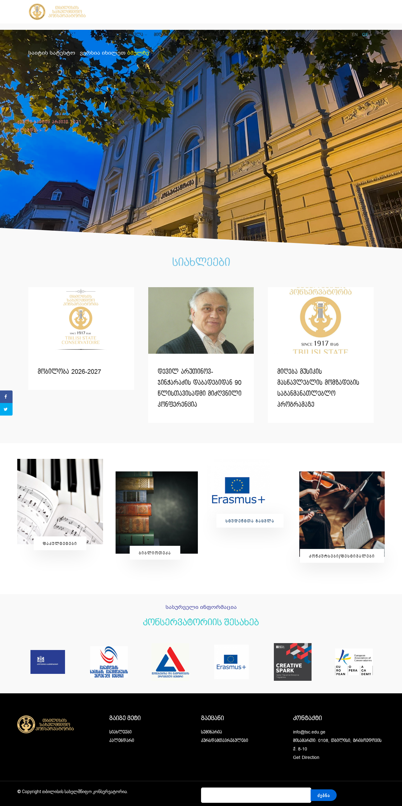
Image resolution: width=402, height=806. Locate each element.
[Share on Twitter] (6, 409)
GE (365, 34)
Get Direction (306, 757)
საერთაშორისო (221, 34)
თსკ (113, 34)
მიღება (161, 34)
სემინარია (291, 34)
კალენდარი (121, 740)
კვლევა (187, 34)
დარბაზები (259, 34)
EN (355, 34)
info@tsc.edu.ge (309, 732)
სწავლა (135, 34)
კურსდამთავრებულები (224, 740)
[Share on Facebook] (6, 396)
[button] (60, 543)
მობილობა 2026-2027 (69, 371)
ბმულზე (138, 53)
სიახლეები (324, 34)
